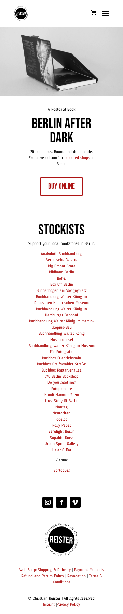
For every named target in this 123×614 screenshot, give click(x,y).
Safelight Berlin (61, 432)
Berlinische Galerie (61, 260)
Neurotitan (61, 413)
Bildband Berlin (61, 272)
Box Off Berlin (61, 285)
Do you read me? (61, 383)
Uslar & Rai (61, 450)
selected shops (77, 158)
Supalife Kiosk (61, 438)
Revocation (76, 576)
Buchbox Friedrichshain (61, 358)
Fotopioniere (61, 389)
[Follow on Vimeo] (75, 502)
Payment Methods (89, 570)
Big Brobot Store (62, 266)
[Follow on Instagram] (47, 502)
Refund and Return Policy (42, 576)
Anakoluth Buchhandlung (61, 254)
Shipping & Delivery (54, 570)
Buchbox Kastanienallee (62, 370)
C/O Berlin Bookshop (61, 377)
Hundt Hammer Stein (61, 395)
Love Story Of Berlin (61, 401)
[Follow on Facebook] (61, 502)
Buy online (61, 186)
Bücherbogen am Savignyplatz (62, 291)
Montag (61, 407)
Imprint (49, 605)
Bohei (61, 279)
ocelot (61, 420)
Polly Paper (61, 426)
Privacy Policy (68, 605)
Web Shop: (28, 570)
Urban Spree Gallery (61, 444)
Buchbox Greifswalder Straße (61, 364)
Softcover (62, 471)
